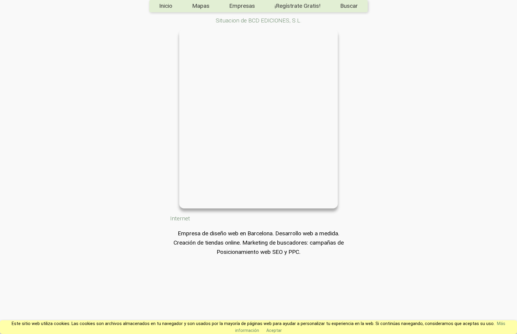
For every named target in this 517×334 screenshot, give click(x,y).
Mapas (200, 5)
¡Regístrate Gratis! (297, 5)
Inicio (165, 5)
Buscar (349, 5)
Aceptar (274, 330)
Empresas (242, 5)
